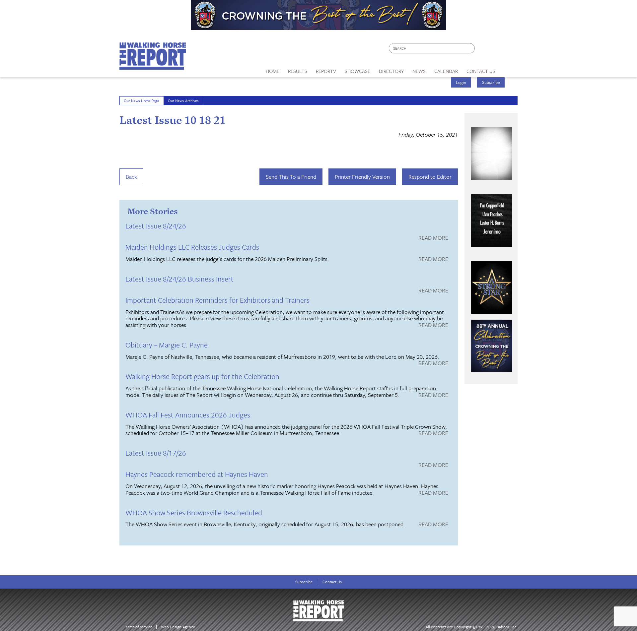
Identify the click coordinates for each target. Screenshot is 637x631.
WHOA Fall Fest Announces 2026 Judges (187, 415)
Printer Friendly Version (362, 176)
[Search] (470, 48)
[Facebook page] (483, 50)
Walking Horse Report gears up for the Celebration (202, 376)
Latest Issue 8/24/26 (155, 226)
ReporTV (326, 71)
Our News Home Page (141, 100)
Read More (433, 238)
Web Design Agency (178, 627)
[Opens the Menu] (509, 69)
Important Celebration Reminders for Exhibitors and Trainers (217, 300)
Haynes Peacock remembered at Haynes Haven (196, 474)
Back (131, 176)
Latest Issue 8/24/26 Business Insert (179, 279)
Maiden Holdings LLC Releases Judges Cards (192, 247)
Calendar (446, 71)
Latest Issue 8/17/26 (155, 453)
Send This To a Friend (291, 176)
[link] (272, 69)
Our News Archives (183, 100)
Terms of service (138, 627)
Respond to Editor (430, 176)
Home (272, 71)
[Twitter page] (496, 50)
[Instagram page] (508, 50)
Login (461, 82)
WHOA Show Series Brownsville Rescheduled (193, 512)
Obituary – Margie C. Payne (166, 345)
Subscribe (491, 82)
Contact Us (332, 582)
